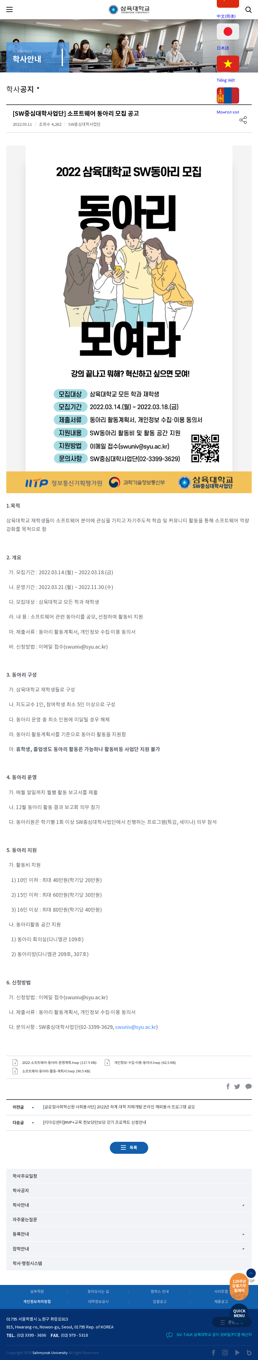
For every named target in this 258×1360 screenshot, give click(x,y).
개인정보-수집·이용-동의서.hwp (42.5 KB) (145, 1063)
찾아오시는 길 (98, 1292)
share (243, 120)
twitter (237, 1086)
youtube (237, 1353)
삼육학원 (37, 1292)
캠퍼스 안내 (160, 1292)
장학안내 (21, 1249)
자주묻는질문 (25, 1220)
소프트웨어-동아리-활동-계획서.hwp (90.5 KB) (56, 1071)
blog (249, 1353)
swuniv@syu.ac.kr (135, 1027)
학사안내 (21, 1205)
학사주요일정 (25, 1176)
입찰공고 (160, 1302)
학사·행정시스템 (27, 1263)
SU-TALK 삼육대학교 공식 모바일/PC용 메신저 (214, 1335)
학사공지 (21, 1191)
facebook (228, 1086)
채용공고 (221, 1302)
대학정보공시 (98, 1302)
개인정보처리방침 (37, 1302)
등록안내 (21, 1234)
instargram (225, 1353)
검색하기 (248, 9)
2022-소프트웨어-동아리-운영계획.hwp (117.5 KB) (59, 1063)
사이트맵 (221, 1292)
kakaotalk (248, 1086)
